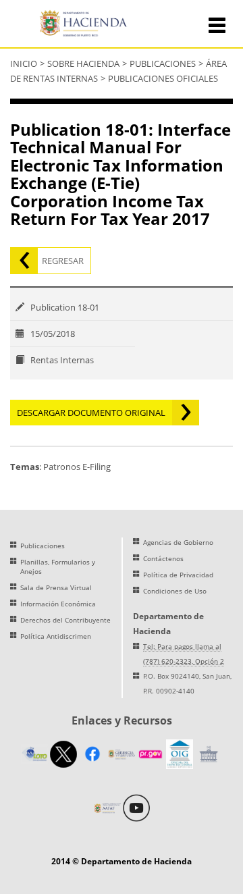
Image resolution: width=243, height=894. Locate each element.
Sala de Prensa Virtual (56, 587)
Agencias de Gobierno (178, 542)
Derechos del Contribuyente (65, 620)
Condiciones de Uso (175, 591)
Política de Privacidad (178, 574)
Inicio (23, 63)
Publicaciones (163, 63)
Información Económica (58, 603)
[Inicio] (86, 24)
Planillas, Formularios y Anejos (57, 566)
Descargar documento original (91, 412)
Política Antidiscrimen (55, 636)
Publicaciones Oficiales (163, 78)
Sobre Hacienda (83, 63)
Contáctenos (163, 558)
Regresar (63, 261)
